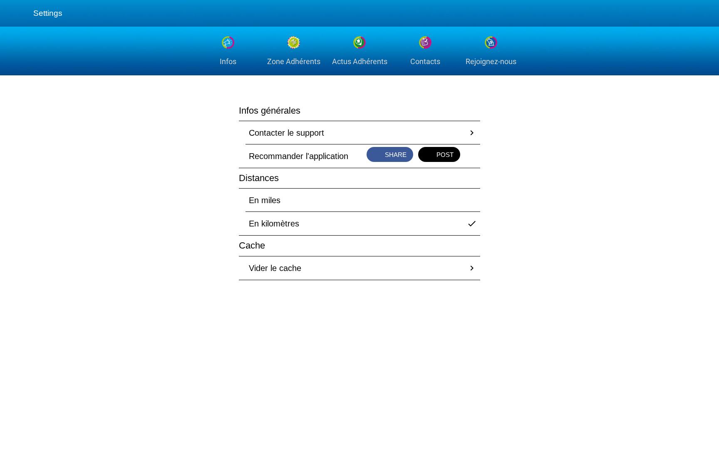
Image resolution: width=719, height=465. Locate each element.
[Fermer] (17, 13)
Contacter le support (286, 132)
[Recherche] (681, 13)
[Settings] (702, 13)
